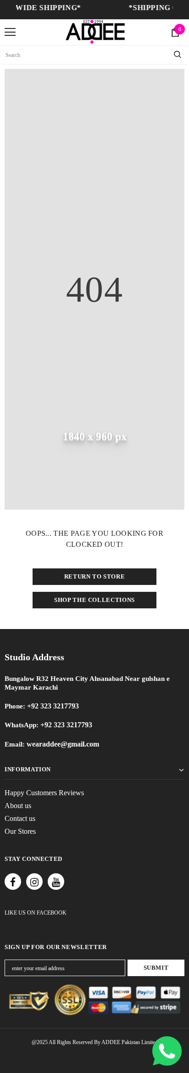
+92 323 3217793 (53, 706)
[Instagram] (34, 881)
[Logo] (95, 32)
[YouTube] (56, 881)
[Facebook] (13, 881)
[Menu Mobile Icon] (10, 32)
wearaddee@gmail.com (62, 744)
